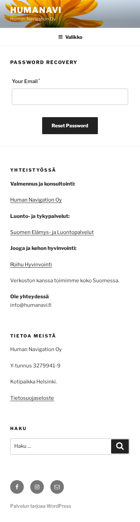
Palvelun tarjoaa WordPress (40, 506)
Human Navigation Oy (36, 200)
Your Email (26, 81)
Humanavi (36, 10)
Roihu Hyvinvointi (31, 265)
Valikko (73, 37)
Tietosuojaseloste (32, 398)
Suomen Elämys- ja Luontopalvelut (52, 232)
